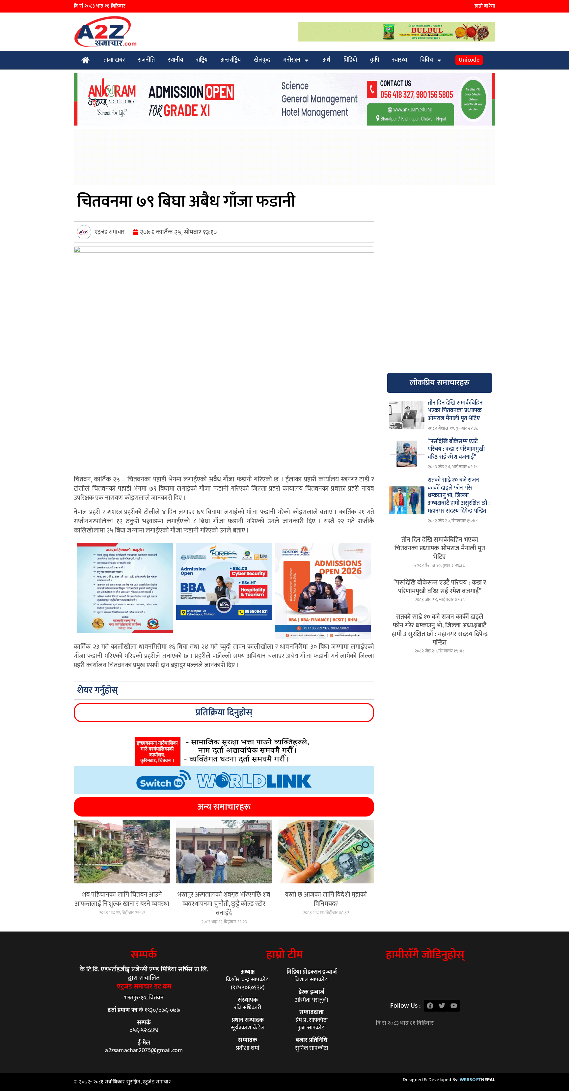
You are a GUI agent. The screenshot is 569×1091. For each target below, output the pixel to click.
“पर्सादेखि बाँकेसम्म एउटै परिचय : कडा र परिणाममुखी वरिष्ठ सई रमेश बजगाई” (439, 587)
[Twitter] (442, 1006)
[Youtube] (454, 1006)
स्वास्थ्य (399, 60)
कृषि (374, 60)
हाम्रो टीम (284, 954)
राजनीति (146, 60)
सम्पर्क (144, 954)
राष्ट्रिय (201, 60)
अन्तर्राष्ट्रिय (231, 60)
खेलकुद (262, 60)
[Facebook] (430, 1006)
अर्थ (326, 60)
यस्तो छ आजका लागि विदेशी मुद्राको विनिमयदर (326, 899)
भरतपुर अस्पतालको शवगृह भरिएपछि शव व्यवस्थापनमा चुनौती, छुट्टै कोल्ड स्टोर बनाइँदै (224, 904)
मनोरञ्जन (291, 60)
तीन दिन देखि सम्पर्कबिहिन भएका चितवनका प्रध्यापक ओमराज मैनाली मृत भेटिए (439, 548)
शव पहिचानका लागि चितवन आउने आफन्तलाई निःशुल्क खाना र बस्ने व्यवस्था (122, 899)
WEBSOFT (477, 1080)
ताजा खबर (114, 60)
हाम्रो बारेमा (484, 6)
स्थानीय (175, 60)
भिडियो (350, 60)
